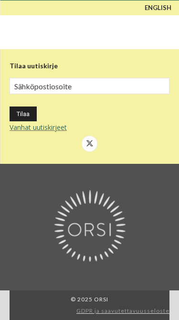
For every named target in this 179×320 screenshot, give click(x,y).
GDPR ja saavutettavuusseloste (122, 310)
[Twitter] (90, 144)
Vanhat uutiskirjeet (38, 127)
